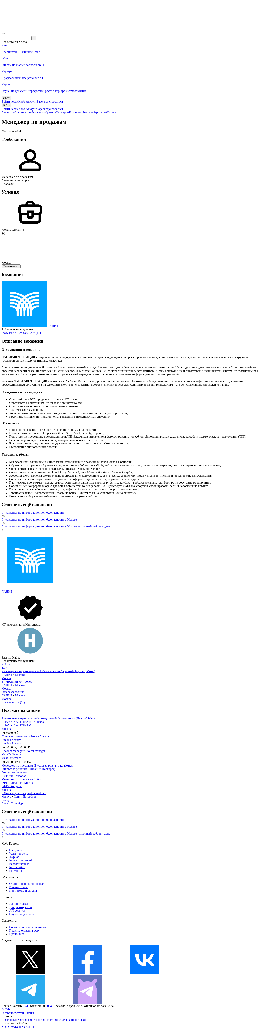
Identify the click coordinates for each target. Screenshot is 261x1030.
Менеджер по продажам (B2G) (21, 779)
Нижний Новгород (42, 769)
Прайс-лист (16, 934)
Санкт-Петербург (25, 796)
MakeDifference (11, 754)
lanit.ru (6, 664)
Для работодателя (20, 907)
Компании (76, 112)
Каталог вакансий (21, 860)
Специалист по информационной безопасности (33, 512)
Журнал (111, 112)
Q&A (11, 1026)
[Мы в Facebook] (87, 973)
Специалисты (23, 112)
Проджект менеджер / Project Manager (26, 736)
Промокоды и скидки (23, 890)
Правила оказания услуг (25, 930)
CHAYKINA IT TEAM (16, 721)
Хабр (5, 1026)
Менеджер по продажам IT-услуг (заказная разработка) (37, 765)
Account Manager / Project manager (23, 751)
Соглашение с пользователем (28, 927)
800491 (50, 1006)
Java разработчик (13, 692)
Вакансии (8, 112)
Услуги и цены (18, 853)
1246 (26, 1006)
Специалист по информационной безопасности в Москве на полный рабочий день (56, 526)
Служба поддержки (22, 914)
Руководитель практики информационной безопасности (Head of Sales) (48, 718)
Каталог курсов (19, 863)
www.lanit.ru (9, 333)
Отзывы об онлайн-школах (26, 883)
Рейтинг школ (18, 887)
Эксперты (62, 112)
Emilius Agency (11, 739)
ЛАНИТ (52, 326)
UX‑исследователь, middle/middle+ (24, 793)
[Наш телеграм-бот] (87, 1002)
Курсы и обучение (44, 112)
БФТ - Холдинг (12, 782)
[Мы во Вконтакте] (144, 973)
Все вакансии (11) (29, 333)
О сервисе (15, 850)
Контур (6, 796)
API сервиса (17, 910)
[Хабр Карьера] (16, 38)
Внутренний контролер (17, 681)
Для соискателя (19, 903)
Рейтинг (88, 112)
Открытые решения (14, 769)
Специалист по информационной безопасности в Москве (39, 519)
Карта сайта (17, 867)
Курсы (30, 1026)
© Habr (6, 1009)
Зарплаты (99, 112)
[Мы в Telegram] (30, 1002)
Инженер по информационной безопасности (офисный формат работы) (48, 671)
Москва (20, 674)
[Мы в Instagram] (202, 973)
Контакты (15, 870)
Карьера (20, 1026)
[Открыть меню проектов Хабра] (3, 33)
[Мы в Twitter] (30, 973)
